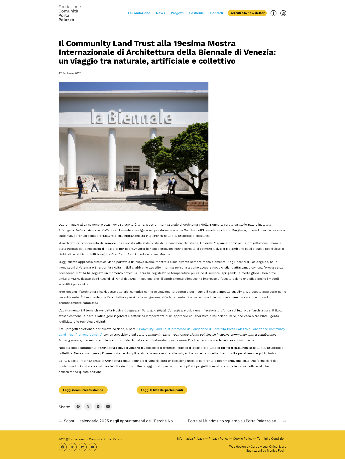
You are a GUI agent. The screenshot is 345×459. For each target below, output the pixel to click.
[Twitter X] (88, 406)
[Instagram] (73, 447)
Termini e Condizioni (271, 438)
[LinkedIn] (98, 406)
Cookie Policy (242, 438)
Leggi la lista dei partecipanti (162, 390)
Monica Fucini (276, 450)
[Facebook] (78, 406)
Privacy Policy (218, 438)
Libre (282, 446)
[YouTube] (93, 447)
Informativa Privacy (190, 438)
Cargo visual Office (264, 446)
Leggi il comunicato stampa (83, 390)
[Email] (108, 406)
